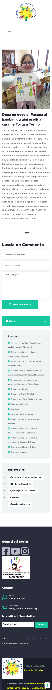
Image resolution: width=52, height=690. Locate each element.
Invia (42, 624)
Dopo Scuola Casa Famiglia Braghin (26, 399)
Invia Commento (22, 304)
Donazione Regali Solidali (22, 394)
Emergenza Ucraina (19, 404)
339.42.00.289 (17, 598)
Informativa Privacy (18, 688)
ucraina (15, 497)
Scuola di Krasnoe (19, 452)
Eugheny (15, 409)
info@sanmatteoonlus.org (23, 608)
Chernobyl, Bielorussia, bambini (26, 477)
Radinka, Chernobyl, (21, 484)
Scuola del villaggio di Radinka (24, 447)
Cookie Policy (39, 688)
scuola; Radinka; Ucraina (23, 491)
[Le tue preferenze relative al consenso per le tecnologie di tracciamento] (47, 685)
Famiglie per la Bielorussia (22, 414)
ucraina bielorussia (21, 504)
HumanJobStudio (33, 670)
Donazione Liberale (19, 389)
